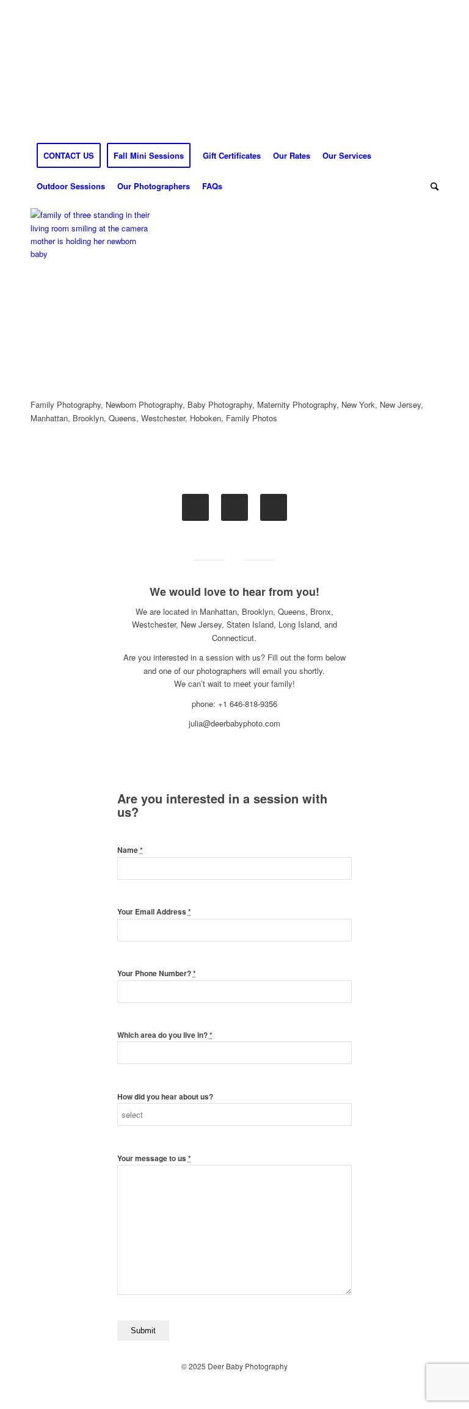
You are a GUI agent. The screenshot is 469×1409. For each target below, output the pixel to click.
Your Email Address (154, 912)
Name (130, 850)
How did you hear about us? (165, 1097)
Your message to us (154, 1158)
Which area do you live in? (165, 1035)
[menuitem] (69, 155)
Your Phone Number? (156, 973)
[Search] (431, 186)
